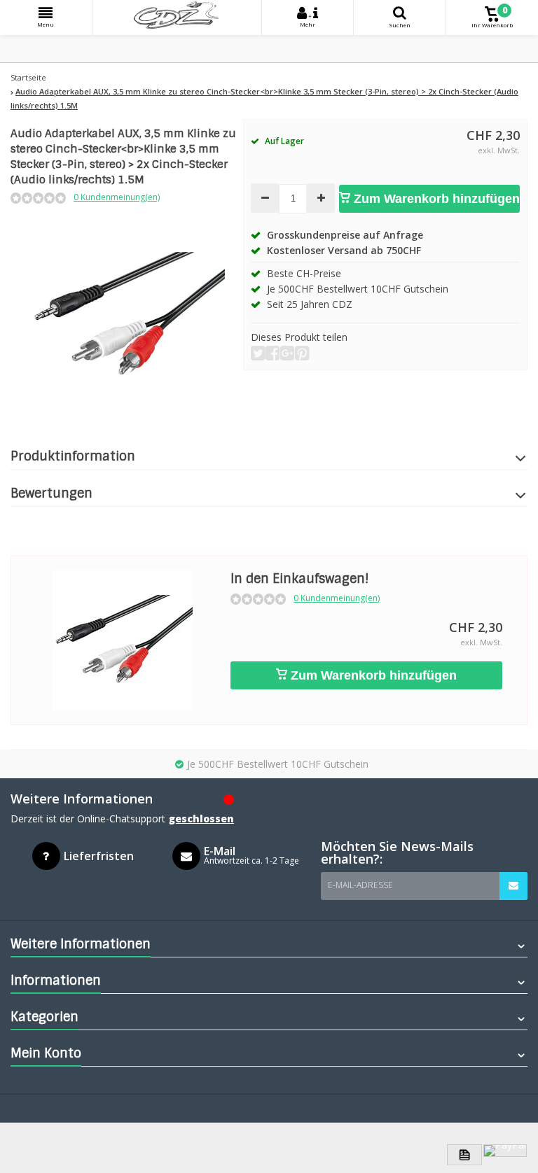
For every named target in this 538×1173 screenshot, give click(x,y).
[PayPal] (505, 1150)
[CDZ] (176, 17)
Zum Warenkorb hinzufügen (435, 199)
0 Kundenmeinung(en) (117, 197)
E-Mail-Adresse (360, 885)
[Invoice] (464, 1154)
